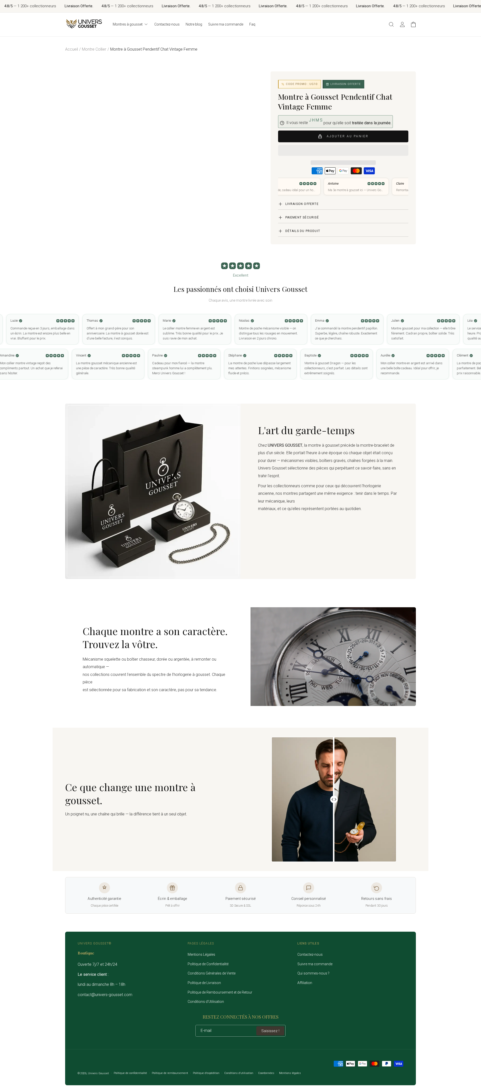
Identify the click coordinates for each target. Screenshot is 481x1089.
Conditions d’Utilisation (206, 1002)
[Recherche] (391, 24)
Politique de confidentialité (130, 1073)
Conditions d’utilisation (238, 1073)
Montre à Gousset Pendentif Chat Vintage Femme (153, 49)
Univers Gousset (98, 1073)
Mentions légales (290, 1073)
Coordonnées (266, 1073)
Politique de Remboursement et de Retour (220, 992)
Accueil (71, 49)
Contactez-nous (310, 954)
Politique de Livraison (204, 983)
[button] (343, 150)
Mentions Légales (201, 954)
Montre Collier (94, 49)
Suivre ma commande (314, 964)
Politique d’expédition (206, 1073)
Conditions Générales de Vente (211, 973)
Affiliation (304, 983)
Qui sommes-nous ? (313, 973)
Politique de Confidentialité (208, 964)
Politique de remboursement (170, 1073)
